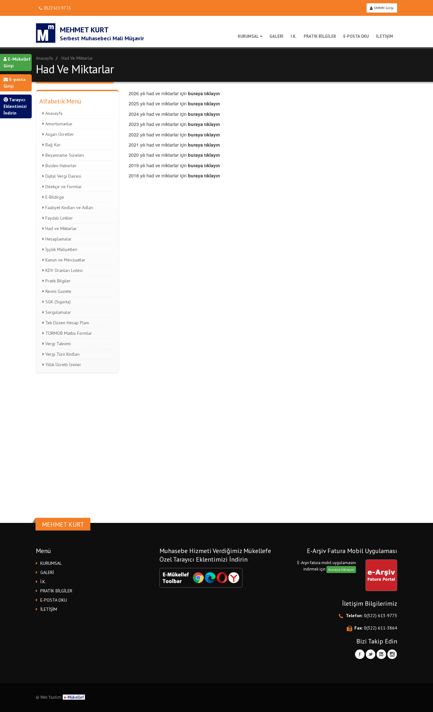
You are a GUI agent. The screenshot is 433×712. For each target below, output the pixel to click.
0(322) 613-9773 (380, 615)
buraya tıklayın (341, 569)
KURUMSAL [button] (51, 563)
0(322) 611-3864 (380, 628)
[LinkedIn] (381, 654)
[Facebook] (360, 654)
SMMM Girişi (383, 7)
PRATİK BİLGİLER (320, 36)
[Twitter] (370, 654)
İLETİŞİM (384, 36)
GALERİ (276, 36)
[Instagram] (392, 654)
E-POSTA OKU (356, 36)
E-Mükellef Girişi (16, 62)
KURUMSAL (248, 36)
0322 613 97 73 (57, 7)
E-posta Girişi (14, 82)
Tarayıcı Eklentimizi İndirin (15, 106)
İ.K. (293, 36)
